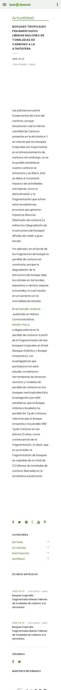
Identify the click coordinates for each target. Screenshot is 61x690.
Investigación (20, 553)
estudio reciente (30, 309)
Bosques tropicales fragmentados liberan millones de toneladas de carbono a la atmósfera (29, 601)
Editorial (17, 542)
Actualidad (19, 547)
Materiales (18, 559)
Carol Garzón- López (37, 591)
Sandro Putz (19, 324)
